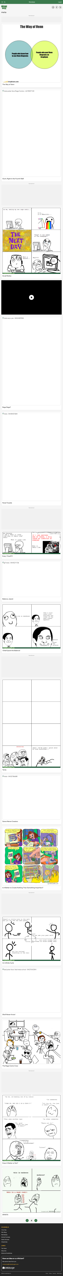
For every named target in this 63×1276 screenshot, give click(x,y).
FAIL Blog (4, 1232)
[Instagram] (53, 7)
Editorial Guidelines (6, 1253)
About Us (3, 1251)
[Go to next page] (35, 1220)
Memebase (32, 2)
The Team (4, 1248)
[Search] (4, 2)
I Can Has (3, 1230)
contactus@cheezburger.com (10, 1264)
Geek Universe (5, 1239)
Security (54, 1273)
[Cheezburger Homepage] (31, 1268)
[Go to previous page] (27, 1220)
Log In (60, 2)
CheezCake (4, 1242)
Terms (47, 1273)
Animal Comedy (5, 1237)
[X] (60, 7)
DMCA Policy (59, 1273)
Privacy (50, 1273)
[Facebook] (56, 7)
